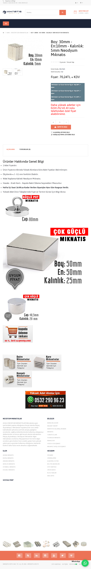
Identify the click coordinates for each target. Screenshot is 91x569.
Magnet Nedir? (52, 426)
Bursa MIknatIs (8, 458)
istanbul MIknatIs (9, 467)
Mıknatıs (50, 432)
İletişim (65, 564)
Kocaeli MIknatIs (9, 470)
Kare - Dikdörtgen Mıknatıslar (17, 32)
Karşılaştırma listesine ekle (64, 134)
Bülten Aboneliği (53, 464)
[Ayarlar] (81, 2)
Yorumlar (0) (24, 149)
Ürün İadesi (51, 470)
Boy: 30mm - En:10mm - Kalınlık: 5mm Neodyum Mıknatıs (50, 32)
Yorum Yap (70, 62)
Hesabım (50, 455)
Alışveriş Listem (53, 461)
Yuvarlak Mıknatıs (53, 437)
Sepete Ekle (62, 127)
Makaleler (51, 440)
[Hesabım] (76, 2)
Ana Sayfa (50, 476)
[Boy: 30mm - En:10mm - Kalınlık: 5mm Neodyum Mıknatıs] (7, 72)
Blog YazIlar (51, 473)
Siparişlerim (51, 458)
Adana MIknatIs (8, 455)
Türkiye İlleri (52, 435)
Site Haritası (51, 467)
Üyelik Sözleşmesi (53, 443)
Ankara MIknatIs (8, 461)
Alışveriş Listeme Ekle (61, 132)
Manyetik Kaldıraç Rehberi (56, 429)
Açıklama (11, 149)
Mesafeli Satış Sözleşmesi (56, 446)
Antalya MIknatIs (9, 464)
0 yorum (63, 62)
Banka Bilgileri (52, 423)
